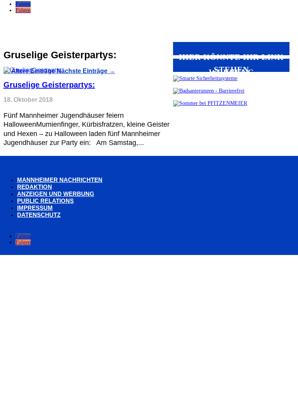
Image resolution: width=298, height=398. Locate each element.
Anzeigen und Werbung (55, 193)
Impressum (35, 207)
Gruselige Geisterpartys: (49, 84)
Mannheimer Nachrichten (59, 179)
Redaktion (34, 186)
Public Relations (45, 200)
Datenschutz (39, 214)
